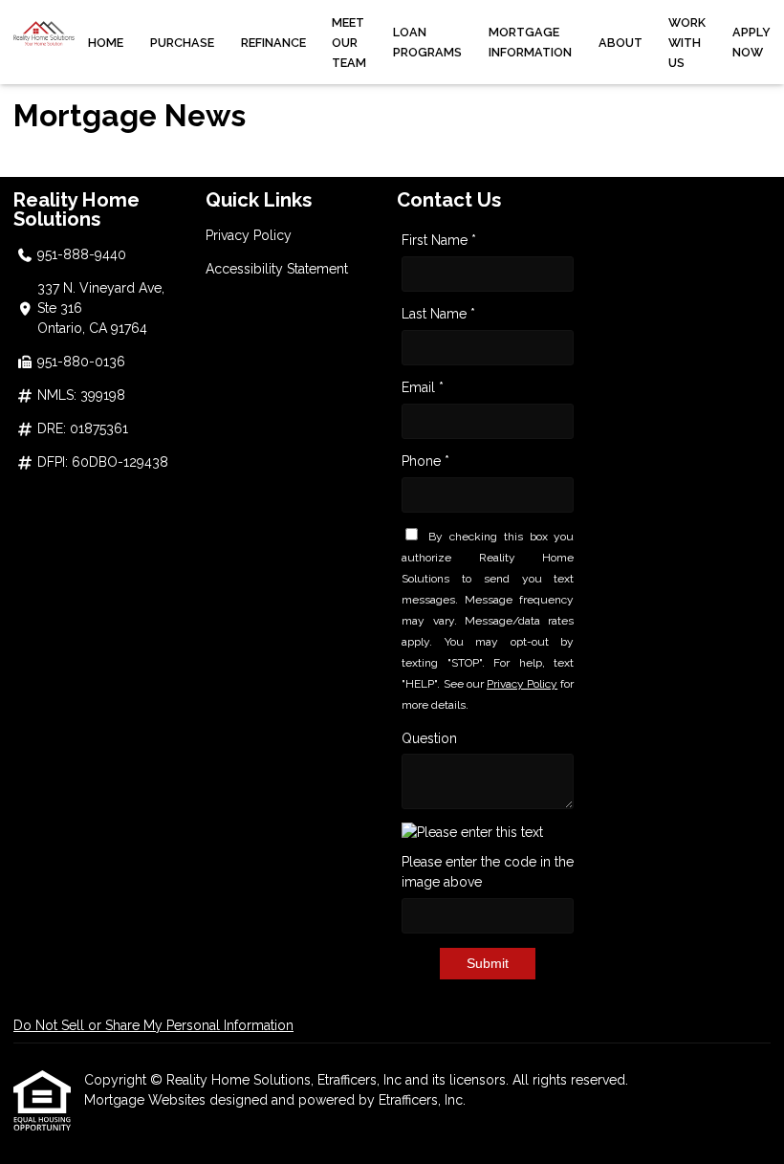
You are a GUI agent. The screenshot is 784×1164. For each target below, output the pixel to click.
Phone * (425, 461)
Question (429, 738)
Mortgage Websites (146, 1100)
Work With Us (687, 42)
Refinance (273, 42)
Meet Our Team (349, 42)
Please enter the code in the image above (488, 871)
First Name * (439, 240)
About (620, 42)
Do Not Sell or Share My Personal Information (153, 1025)
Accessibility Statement (277, 268)
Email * (423, 387)
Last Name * (438, 313)
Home (105, 42)
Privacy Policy (249, 235)
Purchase (182, 42)
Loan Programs (427, 42)
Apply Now (751, 42)
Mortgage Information (530, 42)
